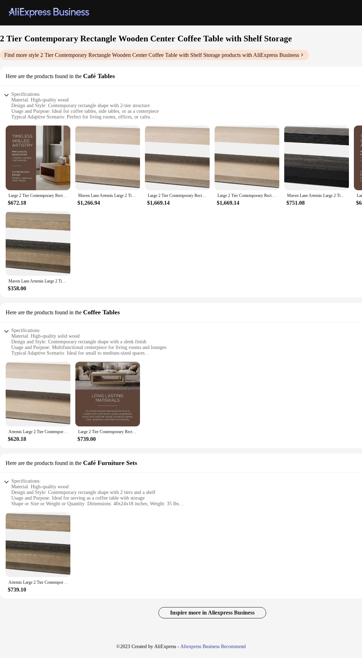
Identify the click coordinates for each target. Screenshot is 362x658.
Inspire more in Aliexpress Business (212, 613)
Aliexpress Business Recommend (213, 646)
